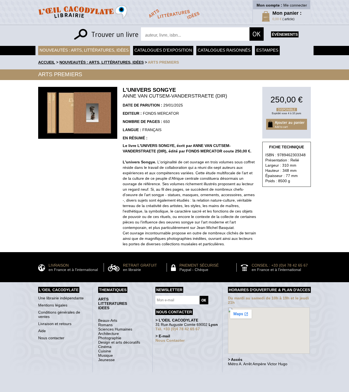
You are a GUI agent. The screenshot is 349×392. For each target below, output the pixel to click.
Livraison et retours (54, 324)
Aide (42, 331)
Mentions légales (52, 305)
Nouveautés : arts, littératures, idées (84, 50)
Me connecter (295, 5)
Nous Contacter (170, 340)
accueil (46, 62)
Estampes (267, 50)
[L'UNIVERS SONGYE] (77, 140)
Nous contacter (51, 338)
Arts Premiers (163, 62)
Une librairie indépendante (61, 298)
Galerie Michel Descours (173, 389)
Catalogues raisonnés (224, 50)
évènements (285, 34)
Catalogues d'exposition (163, 50)
